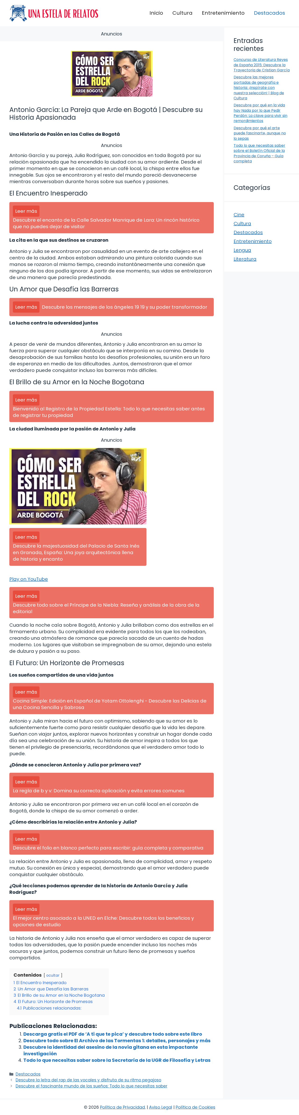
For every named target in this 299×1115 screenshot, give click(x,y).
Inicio (156, 13)
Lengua (242, 250)
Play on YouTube (28, 579)
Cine (239, 214)
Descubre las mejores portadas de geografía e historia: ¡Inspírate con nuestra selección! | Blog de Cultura (259, 87)
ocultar (53, 975)
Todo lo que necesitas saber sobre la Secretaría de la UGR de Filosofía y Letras (116, 1060)
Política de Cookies (195, 1107)
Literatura (245, 259)
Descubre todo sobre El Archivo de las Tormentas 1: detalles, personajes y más (116, 1040)
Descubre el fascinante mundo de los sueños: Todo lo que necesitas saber (91, 1086)
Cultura (182, 13)
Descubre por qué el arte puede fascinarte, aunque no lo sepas (260, 133)
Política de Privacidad (122, 1107)
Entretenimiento (223, 13)
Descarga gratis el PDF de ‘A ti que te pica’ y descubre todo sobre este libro (112, 1034)
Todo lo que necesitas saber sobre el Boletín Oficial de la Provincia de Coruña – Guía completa (259, 153)
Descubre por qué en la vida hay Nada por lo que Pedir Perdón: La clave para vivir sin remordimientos (260, 112)
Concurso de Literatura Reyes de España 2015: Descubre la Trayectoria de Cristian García (262, 65)
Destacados (269, 13)
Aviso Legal (160, 1107)
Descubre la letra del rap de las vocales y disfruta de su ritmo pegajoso (88, 1080)
